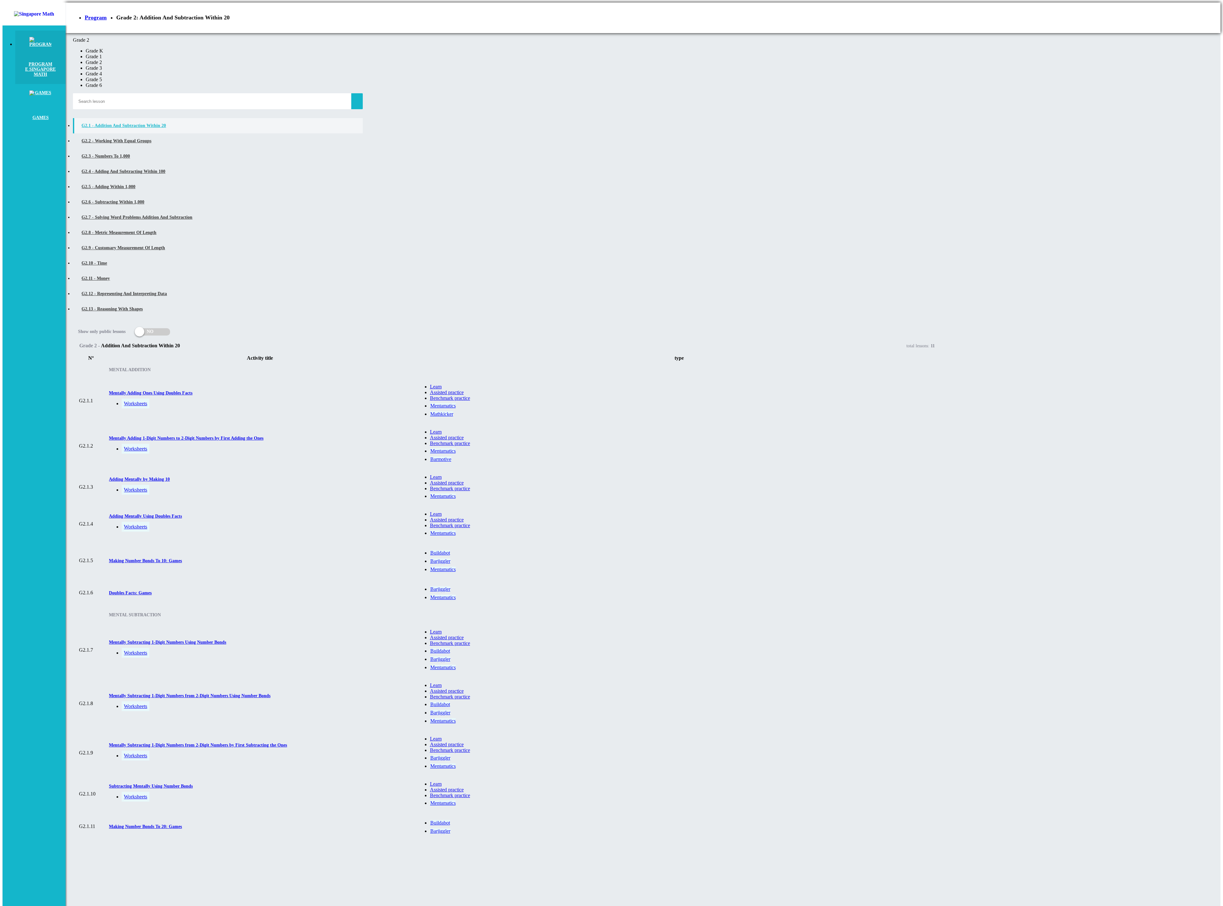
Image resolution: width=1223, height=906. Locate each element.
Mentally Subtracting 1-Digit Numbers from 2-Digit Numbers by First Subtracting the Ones (198, 745)
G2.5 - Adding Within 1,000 (108, 186)
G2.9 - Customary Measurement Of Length (123, 247)
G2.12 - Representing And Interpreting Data (124, 293)
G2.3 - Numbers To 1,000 (106, 156)
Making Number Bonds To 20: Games (145, 826)
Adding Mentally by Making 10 (139, 479)
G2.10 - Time (94, 263)
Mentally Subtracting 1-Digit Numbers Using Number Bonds (167, 642)
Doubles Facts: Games (130, 593)
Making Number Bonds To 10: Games (145, 560)
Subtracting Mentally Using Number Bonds (151, 786)
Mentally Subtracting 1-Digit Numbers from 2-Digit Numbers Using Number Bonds (189, 695)
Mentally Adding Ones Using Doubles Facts (150, 393)
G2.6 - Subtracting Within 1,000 (113, 202)
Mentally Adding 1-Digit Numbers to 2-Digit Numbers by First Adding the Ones (186, 438)
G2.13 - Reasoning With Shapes (112, 309)
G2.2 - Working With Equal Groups (116, 140)
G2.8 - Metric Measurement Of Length (119, 232)
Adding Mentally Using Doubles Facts (145, 516)
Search (357, 101)
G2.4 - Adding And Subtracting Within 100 (123, 171)
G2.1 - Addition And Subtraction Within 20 (124, 125)
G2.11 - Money (96, 278)
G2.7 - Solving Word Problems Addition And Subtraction (137, 217)
